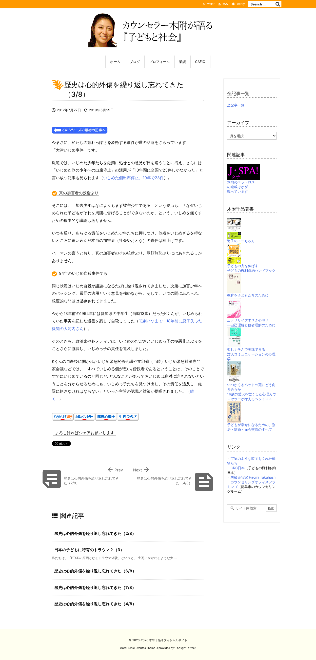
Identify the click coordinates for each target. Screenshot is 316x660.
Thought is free (185, 648)
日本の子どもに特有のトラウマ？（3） (89, 549)
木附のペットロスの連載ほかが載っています (241, 187)
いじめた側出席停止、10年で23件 (133, 177)
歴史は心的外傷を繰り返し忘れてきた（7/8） (95, 587)
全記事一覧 (235, 105)
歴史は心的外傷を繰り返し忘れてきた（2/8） (95, 533)
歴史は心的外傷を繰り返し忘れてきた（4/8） (95, 603)
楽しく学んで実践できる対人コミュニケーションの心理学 (251, 354)
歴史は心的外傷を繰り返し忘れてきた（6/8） (95, 570)
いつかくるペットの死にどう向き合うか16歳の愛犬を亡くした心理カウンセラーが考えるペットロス (251, 392)
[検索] (277, 4)
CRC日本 (238, 468)
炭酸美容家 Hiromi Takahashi (253, 477)
